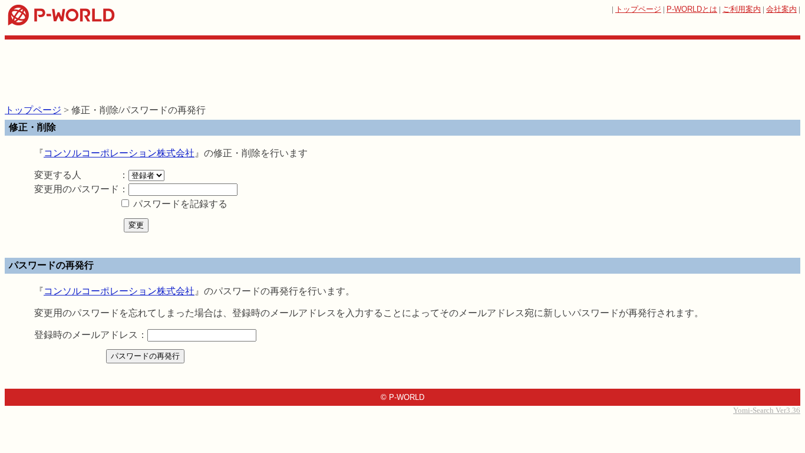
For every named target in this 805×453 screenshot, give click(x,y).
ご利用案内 (741, 9)
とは (692, 9)
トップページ (638, 9)
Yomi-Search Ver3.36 (766, 410)
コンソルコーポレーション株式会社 (119, 153)
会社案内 (781, 9)
